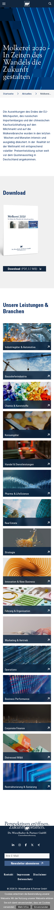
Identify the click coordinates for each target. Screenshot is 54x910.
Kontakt (8, 875)
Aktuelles (27, 93)
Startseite (8, 93)
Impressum (23, 875)
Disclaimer (39, 875)
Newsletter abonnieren (25, 863)
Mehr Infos (23, 907)
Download (22, 269)
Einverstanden (41, 907)
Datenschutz (25, 879)
